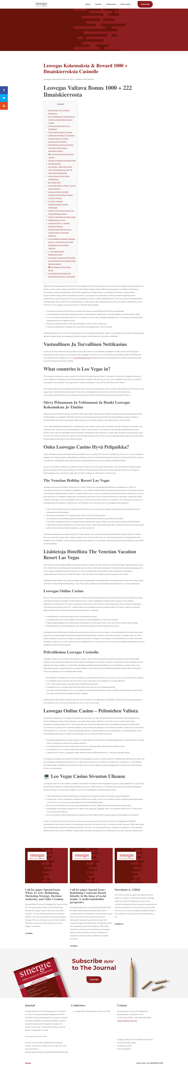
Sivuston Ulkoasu (55, 198)
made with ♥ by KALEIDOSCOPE (149, 1063)
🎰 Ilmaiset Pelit (54, 182)
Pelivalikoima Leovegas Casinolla (60, 145)
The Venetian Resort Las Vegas (60, 132)
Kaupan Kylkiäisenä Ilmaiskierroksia (62, 161)
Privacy (28, 1063)
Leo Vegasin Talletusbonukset (60, 167)
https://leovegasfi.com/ (82, 358)
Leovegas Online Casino (57, 142)
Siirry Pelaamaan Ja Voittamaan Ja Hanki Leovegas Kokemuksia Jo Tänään (61, 120)
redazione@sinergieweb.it (127, 1021)
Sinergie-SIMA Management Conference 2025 (92, 1011)
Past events (126, 4)
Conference (111, 4)
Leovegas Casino (54, 164)
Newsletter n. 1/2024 (127, 889)
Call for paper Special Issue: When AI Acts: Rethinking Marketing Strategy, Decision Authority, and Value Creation (44, 894)
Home (87, 4)
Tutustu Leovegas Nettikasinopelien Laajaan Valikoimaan (58, 204)
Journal (98, 4)
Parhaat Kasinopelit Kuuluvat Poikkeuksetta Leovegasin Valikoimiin (59, 233)
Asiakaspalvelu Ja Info (56, 220)
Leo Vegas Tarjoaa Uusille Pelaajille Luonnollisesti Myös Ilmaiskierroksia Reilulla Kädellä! (62, 261)
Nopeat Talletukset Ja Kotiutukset (61, 217)
